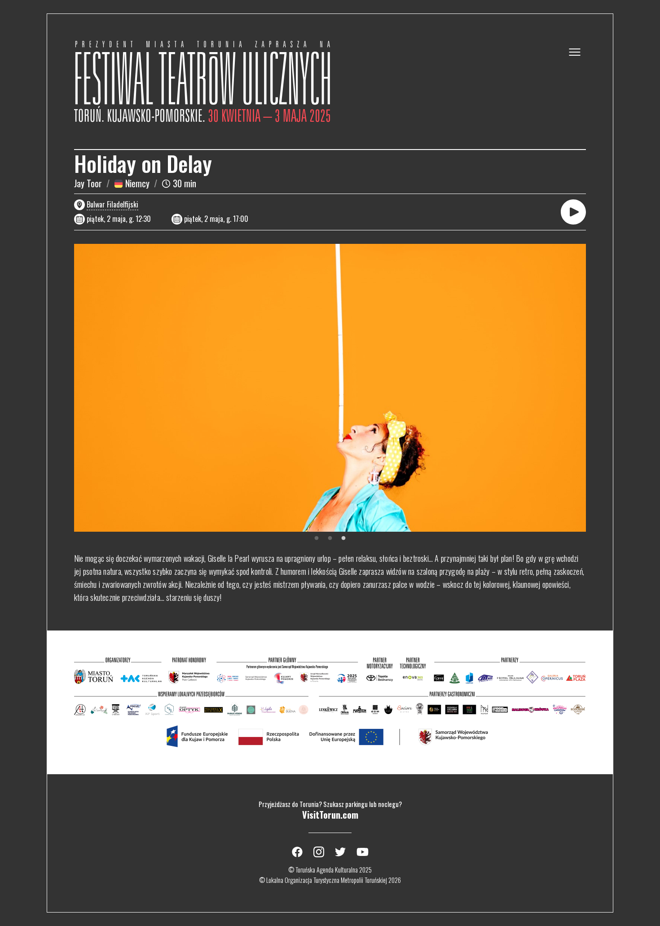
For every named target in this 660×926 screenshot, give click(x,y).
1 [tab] (316, 538)
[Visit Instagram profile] (319, 852)
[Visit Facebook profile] (297, 852)
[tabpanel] (330, 388)
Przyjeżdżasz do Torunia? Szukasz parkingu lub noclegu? (330, 811)
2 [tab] (330, 538)
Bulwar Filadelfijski (112, 204)
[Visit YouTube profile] (362, 852)
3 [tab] (343, 538)
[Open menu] (574, 52)
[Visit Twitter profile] (340, 852)
